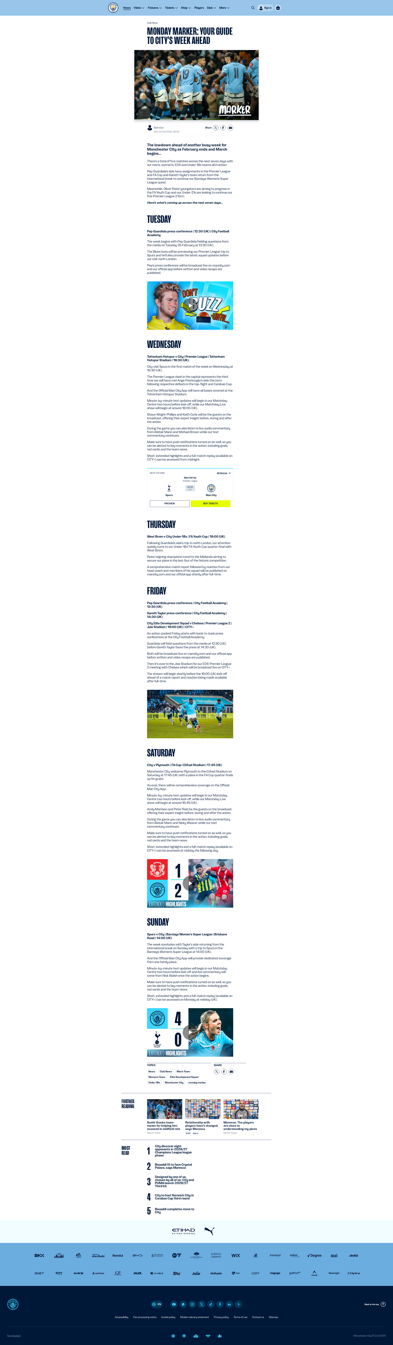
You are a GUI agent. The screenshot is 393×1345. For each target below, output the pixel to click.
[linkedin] (229, 1304)
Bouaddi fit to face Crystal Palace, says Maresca (173, 1166)
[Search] (253, 7)
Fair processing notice (144, 1317)
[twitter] (201, 1304)
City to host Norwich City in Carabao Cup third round (174, 1197)
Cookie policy (168, 1317)
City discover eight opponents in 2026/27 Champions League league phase (173, 1151)
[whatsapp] (183, 1304)
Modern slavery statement (194, 1317)
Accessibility (121, 1317)
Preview (169, 503)
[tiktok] (211, 1304)
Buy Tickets (210, 503)
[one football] (238, 1304)
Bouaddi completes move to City (174, 1211)
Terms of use (240, 1317)
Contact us (258, 1317)
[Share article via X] (215, 127)
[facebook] (220, 1304)
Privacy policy (221, 1317)
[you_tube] (174, 1304)
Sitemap (273, 1317)
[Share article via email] (230, 127)
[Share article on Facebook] (223, 127)
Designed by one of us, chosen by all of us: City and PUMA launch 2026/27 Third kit (174, 1182)
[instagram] (192, 1304)
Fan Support (14, 1335)
